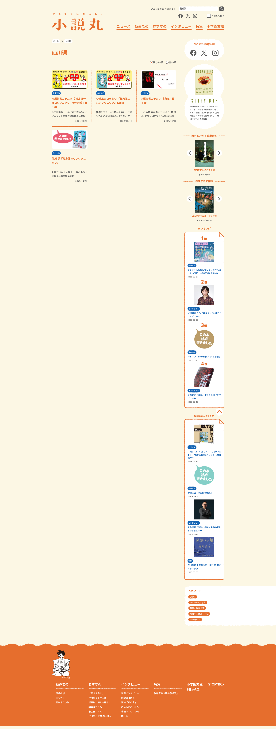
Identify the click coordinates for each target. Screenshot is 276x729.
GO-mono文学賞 (198, 602)
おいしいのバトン (130, 707)
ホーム (56, 41)
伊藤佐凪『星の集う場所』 (200, 492)
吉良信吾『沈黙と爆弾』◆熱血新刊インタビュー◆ (204, 529)
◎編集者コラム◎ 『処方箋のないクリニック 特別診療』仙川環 (70, 103)
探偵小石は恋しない (199, 613)
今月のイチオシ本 (97, 697)
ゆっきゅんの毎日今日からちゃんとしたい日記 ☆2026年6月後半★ (204, 271)
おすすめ (160, 26)
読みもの (141, 26)
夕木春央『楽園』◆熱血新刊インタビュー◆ (204, 397)
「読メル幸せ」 (96, 693)
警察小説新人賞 (197, 608)
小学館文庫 (215, 26)
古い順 (172, 62)
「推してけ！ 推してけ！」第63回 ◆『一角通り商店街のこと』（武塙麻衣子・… (204, 455)
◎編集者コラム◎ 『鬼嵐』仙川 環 (158, 101)
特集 (199, 26)
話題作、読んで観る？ (99, 702)
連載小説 (60, 693)
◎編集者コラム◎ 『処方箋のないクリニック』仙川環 (113, 101)
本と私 (124, 715)
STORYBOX (216, 684)
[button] (190, 153)
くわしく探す (218, 15)
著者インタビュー (130, 693)
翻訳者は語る (128, 697)
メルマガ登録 (157, 8)
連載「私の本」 (129, 702)
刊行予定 (193, 689)
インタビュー (181, 26)
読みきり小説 (62, 702)
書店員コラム (95, 711)
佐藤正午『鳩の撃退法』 (166, 693)
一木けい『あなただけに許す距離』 (204, 356)
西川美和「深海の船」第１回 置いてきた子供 (204, 567)
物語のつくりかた (130, 711)
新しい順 (158, 62)
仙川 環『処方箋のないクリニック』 (69, 160)
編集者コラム (95, 707)
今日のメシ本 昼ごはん (99, 715)
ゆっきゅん (195, 619)
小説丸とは (170, 8)
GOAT (192, 596)
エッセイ (60, 697)
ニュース (123, 26)
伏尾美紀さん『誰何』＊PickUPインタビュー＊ (204, 315)
